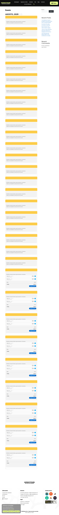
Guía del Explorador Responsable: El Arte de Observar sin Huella (46, 34)
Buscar (43, 9)
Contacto (43, 2)
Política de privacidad (24, 503)
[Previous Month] (19, 14)
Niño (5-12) (10, 279)
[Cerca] (19, 504)
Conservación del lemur (7, 492)
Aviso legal (22, 504)
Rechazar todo (11, 511)
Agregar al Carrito (32, 286)
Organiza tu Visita (24, 2)
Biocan (3, 495)
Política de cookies (11, 509)
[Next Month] (21, 14)
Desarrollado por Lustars (29, 512)
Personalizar (5, 511)
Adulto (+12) (10, 276)
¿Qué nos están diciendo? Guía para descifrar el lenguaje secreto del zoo (47, 30)
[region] (11, 508)
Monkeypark (16, 2)
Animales (31, 2)
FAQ (35, 2)
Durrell (3, 497)
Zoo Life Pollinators (27, 4)
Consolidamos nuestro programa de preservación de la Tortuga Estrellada (47, 21)
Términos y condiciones (25, 501)
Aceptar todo (17, 511)
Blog (38, 2)
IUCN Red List (4, 494)
